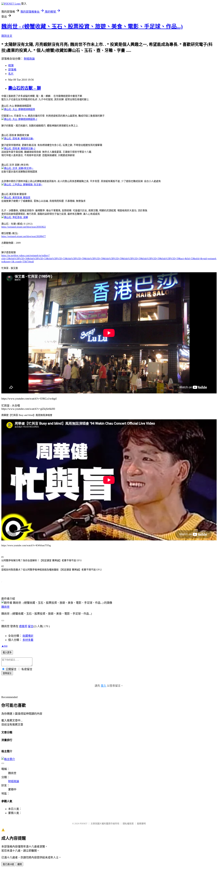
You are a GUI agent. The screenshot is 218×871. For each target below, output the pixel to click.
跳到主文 (6, 35)
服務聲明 (141, 823)
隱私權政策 (128, 823)
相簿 (11, 65)
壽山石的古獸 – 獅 (24, 88)
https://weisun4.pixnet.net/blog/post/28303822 (23, 227)
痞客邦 (23, 626)
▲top (4, 645)
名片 (11, 73)
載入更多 (7, 652)
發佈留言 (7, 673)
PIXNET (83, 823)
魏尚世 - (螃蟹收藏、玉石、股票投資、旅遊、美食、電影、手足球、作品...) (92, 26)
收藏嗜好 (27, 635)
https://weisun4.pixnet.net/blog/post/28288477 (23, 236)
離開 (19, 864)
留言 (30, 626)
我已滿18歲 (8, 864)
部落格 (12, 69)
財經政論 (29, 58)
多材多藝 (27, 639)
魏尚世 (5, 606)
